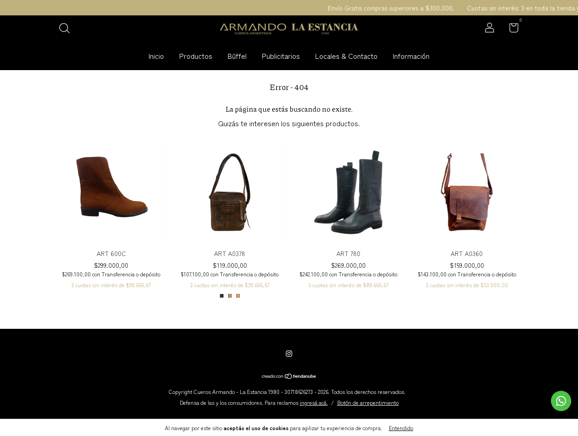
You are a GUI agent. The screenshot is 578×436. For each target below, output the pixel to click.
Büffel (237, 55)
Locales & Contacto (346, 55)
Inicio (156, 55)
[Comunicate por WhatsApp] (561, 401)
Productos (195, 55)
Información (411, 55)
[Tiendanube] (289, 376)
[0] (510, 29)
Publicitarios (281, 55)
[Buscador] (67, 28)
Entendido (401, 427)
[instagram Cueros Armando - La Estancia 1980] (289, 353)
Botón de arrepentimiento (368, 402)
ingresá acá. (314, 402)
